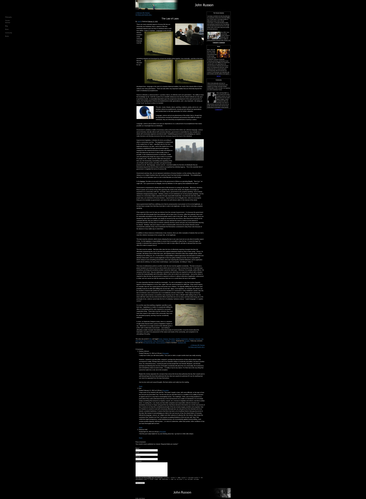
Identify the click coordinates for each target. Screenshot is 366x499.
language (197, 339)
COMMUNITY (219, 110)
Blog (6, 26)
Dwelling (178, 339)
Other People (139, 341)
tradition (173, 341)
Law (202, 339)
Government (184, 339)
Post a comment (160, 342)
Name (137, 448)
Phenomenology (148, 341)
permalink (187, 341)
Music (7, 29)
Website (138, 457)
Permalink (166, 353)
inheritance (192, 339)
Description (172, 339)
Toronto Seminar (7, 21)
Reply (140, 386)
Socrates (167, 341)
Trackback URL (182, 342)
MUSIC (219, 76)
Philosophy (8, 17)
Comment (138, 461)
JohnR (139, 21)
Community (8, 32)
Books (7, 36)
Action (160, 339)
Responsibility (161, 341)
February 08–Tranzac (143, 13)
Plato (154, 341)
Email (137, 452)
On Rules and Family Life (144, 15)
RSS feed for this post (149, 342)
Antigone (165, 339)
